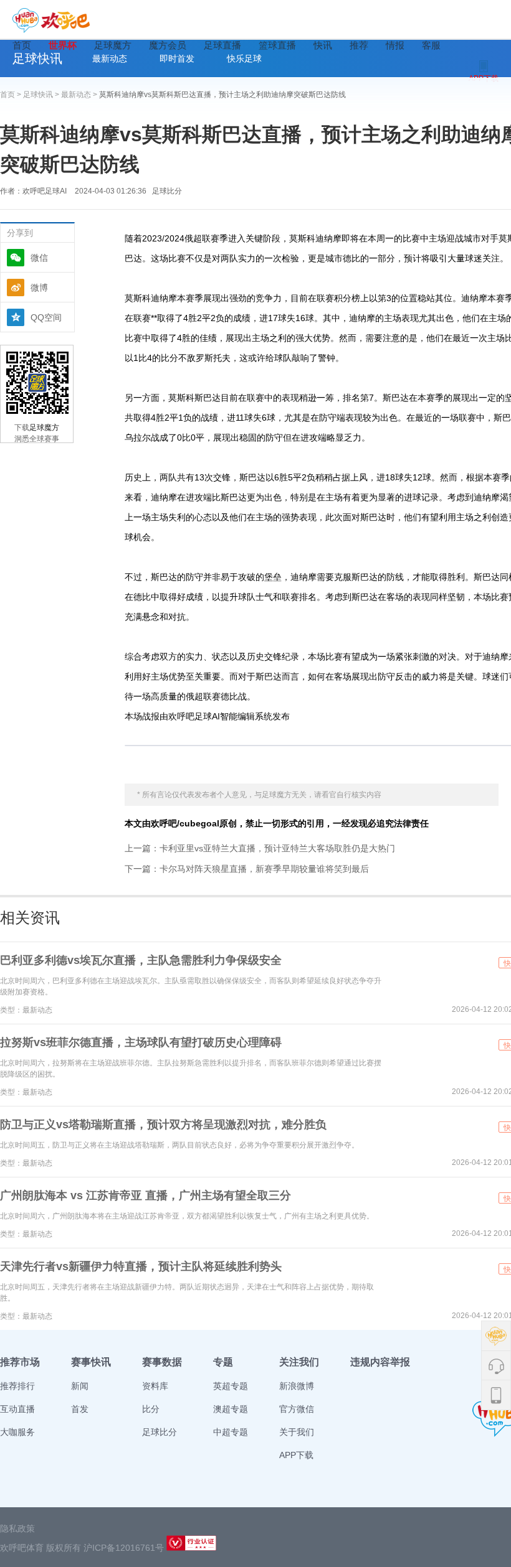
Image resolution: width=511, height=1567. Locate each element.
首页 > (11, 94)
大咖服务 (17, 1432)
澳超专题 (230, 1409)
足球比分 (167, 191)
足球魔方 (112, 45)
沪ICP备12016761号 (124, 1548)
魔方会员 (167, 45)
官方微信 (296, 1409)
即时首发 (177, 58)
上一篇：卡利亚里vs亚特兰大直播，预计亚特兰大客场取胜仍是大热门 (260, 848)
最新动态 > (80, 94)
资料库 (155, 1386)
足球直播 (222, 45)
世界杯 (63, 45)
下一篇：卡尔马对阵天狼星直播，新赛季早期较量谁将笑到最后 (247, 868)
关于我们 (296, 1432)
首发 (79, 1409)
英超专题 (230, 1386)
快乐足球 (244, 58)
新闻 (79, 1386)
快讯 (322, 45)
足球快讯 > (42, 94)
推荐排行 (17, 1386)
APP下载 (296, 1455)
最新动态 (109, 58)
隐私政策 (17, 1528)
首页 (21, 45)
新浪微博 (296, 1386)
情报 (395, 45)
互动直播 (17, 1409)
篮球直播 (277, 45)
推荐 (359, 45)
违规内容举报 (380, 1362)
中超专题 (230, 1432)
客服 (431, 45)
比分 (151, 1409)
